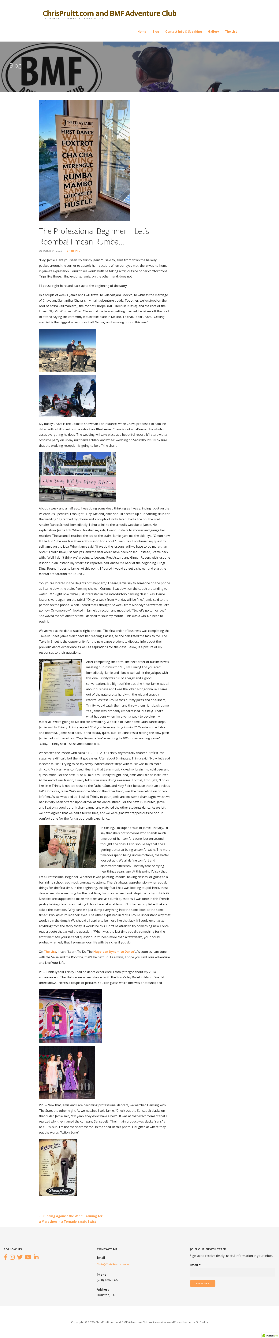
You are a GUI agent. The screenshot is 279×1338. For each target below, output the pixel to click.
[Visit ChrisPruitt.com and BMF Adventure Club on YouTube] (28, 1257)
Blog (156, 31)
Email (195, 1265)
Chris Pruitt (76, 250)
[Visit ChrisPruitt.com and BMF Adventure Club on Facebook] (5, 1257)
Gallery (213, 31)
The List (231, 31)
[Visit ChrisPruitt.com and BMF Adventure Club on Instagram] (12, 1257)
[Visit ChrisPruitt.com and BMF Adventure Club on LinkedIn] (36, 1257)
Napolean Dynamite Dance (113, 952)
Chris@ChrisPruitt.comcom (114, 1264)
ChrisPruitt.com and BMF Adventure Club (109, 13)
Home (141, 31)
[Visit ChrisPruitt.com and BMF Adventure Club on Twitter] (20, 1257)
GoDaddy (202, 1322)
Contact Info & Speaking (183, 31)
